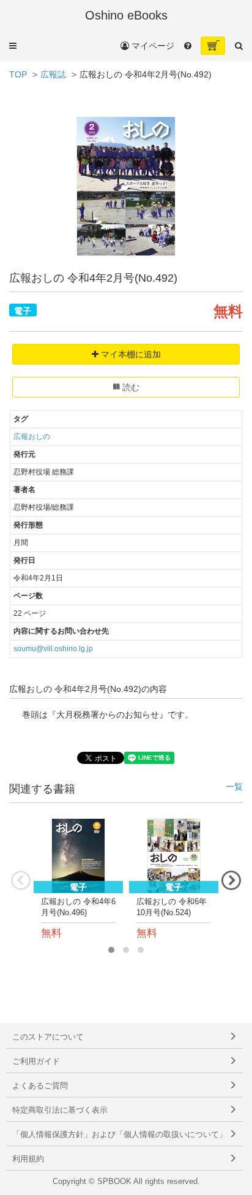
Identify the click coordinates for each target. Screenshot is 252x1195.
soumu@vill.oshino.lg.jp (53, 648)
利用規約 (28, 1159)
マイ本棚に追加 (129, 354)
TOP (18, 74)
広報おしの (31, 436)
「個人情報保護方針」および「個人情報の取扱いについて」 (119, 1134)
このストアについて (48, 1037)
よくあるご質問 (40, 1086)
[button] (13, 45)
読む (129, 387)
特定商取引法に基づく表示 (60, 1110)
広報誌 (53, 74)
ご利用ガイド (36, 1061)
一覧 (234, 786)
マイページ (151, 46)
